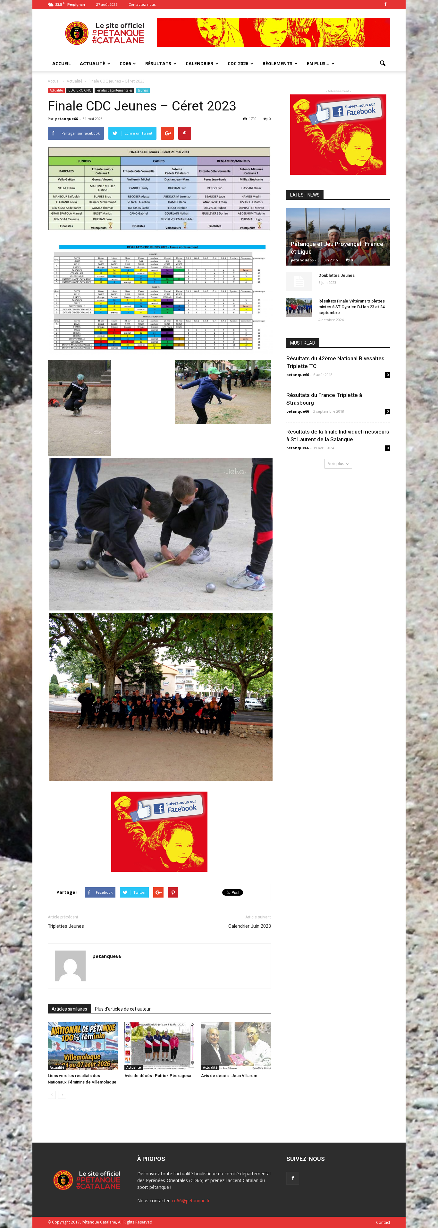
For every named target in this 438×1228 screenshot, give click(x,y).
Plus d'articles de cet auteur (123, 1009)
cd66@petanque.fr (191, 1200)
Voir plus (336, 463)
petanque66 (66, 118)
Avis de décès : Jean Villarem (229, 1075)
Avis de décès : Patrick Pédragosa (157, 1075)
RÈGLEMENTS (277, 63)
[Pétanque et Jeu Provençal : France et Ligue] (338, 237)
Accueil (55, 81)
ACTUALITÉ (92, 63)
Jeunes (143, 90)
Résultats (158, 63)
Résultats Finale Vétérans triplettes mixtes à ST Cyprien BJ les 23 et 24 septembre (351, 307)
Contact (383, 1222)
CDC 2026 (238, 63)
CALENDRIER (199, 63)
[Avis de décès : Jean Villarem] (236, 1046)
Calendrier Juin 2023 (249, 926)
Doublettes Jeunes (336, 275)
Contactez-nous (142, 4)
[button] (382, 63)
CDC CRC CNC (79, 90)
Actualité (56, 90)
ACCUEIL (61, 63)
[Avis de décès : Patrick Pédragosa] (159, 1046)
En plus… (318, 63)
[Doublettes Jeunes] (299, 281)
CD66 (125, 63)
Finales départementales (114, 90)
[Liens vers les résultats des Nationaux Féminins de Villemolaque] (83, 1046)
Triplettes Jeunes (66, 926)
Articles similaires (69, 1009)
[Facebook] (385, 4)
